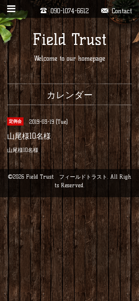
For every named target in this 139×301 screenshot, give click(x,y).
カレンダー (70, 95)
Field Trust (69, 39)
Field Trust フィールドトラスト (66, 176)
